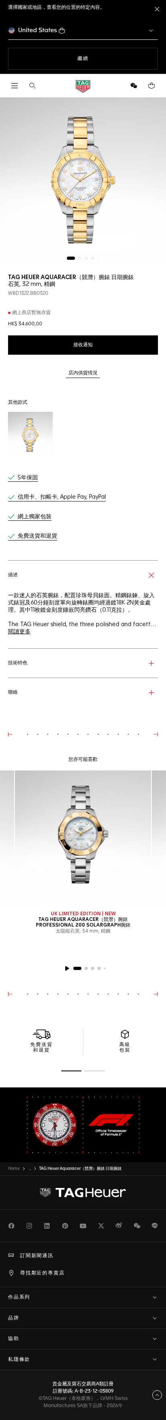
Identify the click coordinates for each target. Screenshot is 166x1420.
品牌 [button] (13, 1318)
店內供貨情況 (83, 373)
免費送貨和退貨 (37, 536)
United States (38, 30)
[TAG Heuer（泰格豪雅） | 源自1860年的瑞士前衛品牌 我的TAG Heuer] (83, 1192)
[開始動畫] (66, 968)
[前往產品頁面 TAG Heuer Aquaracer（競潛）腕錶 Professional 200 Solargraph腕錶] (83, 838)
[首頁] (83, 86)
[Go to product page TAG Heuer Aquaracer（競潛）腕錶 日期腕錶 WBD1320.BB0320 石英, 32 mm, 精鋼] (30, 434)
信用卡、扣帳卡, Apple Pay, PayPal (62, 497)
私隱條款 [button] (19, 1359)
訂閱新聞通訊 (37, 1256)
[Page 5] (98, 258)
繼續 (93, 58)
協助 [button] (13, 1338)
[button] (133, 85)
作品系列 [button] (19, 1297)
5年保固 (28, 478)
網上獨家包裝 (35, 517)
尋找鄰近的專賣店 (42, 1273)
